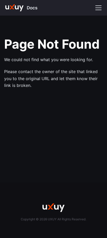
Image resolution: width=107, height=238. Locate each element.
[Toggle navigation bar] (98, 8)
